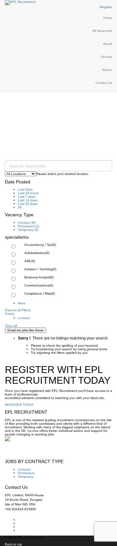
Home (107, 18)
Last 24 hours (28, 193)
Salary (9, 313)
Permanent (28, 226)
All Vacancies (102, 31)
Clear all (11, 325)
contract (24, 318)
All (19, 207)
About (107, 44)
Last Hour (25, 189)
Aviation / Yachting (40, 269)
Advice (107, 70)
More (21, 303)
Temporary (28, 230)
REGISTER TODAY (19, 404)
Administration (36, 253)
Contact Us (104, 83)
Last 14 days (27, 200)
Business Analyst (39, 277)
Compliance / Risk (39, 293)
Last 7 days (26, 196)
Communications (38, 285)
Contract (26, 222)
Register (106, 7)
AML (29, 261)
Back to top (13, 544)
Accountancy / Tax (40, 244)
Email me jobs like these (25, 330)
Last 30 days (27, 204)
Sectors (106, 57)
